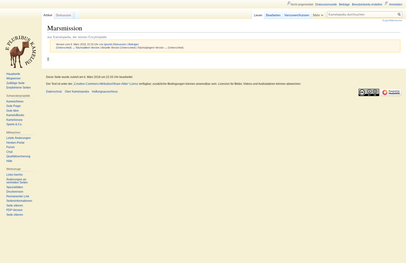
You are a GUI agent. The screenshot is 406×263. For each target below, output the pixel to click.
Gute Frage (13, 106)
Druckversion (14, 191)
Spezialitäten (14, 187)
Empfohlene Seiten (18, 87)
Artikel (47, 15)
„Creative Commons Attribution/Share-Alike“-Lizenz (105, 83)
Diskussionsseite (326, 4)
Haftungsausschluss (105, 91)
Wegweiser (13, 78)
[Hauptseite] (20, 52)
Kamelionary (14, 119)
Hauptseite (13, 74)
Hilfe (9, 161)
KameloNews (14, 101)
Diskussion (119, 44)
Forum (10, 147)
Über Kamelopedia (77, 91)
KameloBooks (15, 115)
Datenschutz (54, 91)
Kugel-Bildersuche (392, 20)
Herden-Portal (15, 142)
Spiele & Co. (14, 124)
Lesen (258, 15)
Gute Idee (12, 110)
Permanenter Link (17, 196)
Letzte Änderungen (18, 138)
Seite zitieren (14, 205)
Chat (9, 152)
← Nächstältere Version (85, 47)
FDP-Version (14, 210)
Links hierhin (14, 174)
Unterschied (64, 47)
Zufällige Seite (15, 83)
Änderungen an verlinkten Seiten (17, 181)
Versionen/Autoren (296, 15)
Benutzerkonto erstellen (367, 4)
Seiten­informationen (19, 200)
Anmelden (395, 4)
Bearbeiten (273, 15)
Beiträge (133, 44)
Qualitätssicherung (18, 156)
